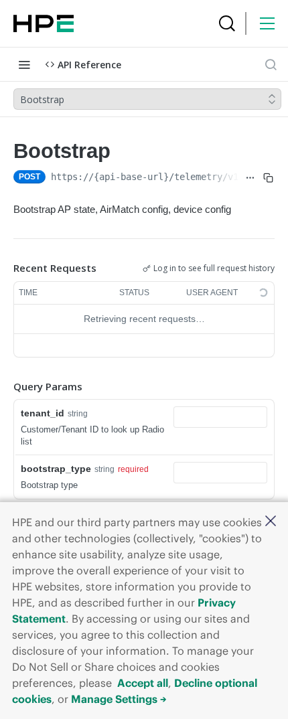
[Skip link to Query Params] (4, 386)
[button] (270, 521)
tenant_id (42, 413)
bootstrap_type (56, 468)
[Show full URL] (250, 178)
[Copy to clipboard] (268, 178)
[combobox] (220, 417)
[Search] (227, 23)
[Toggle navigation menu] (24, 64)
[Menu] (267, 23)
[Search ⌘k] (270, 64)
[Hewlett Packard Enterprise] (43, 23)
